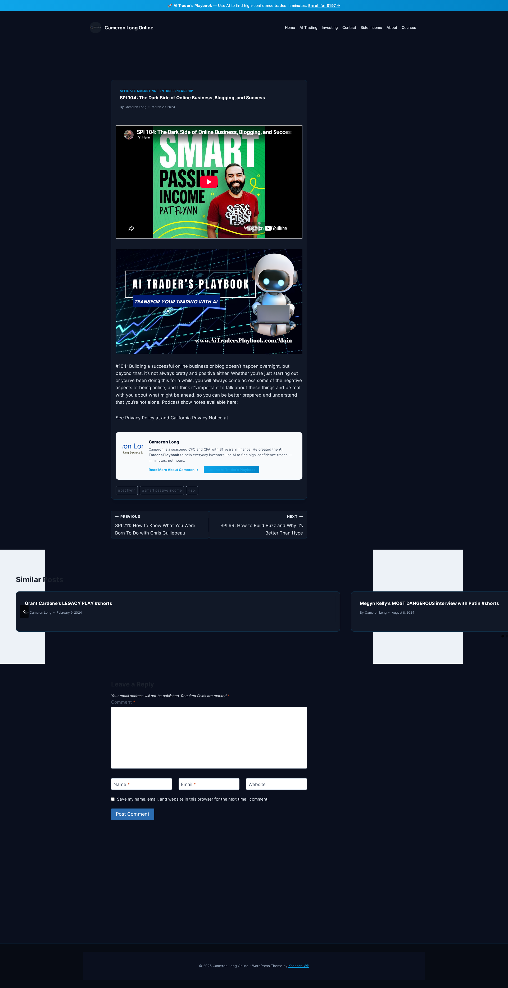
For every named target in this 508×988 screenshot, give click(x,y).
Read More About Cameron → (173, 470)
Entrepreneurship (176, 91)
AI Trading (309, 27)
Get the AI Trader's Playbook (231, 470)
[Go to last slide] (24, 611)
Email (188, 784)
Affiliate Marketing (138, 91)
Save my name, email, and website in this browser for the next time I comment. (193, 799)
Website (257, 784)
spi (192, 490)
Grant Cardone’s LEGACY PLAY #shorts (68, 603)
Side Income (371, 27)
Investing (330, 27)
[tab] (502, 636)
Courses (409, 27)
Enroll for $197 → (324, 5)
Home (290, 27)
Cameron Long (135, 107)
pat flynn (126, 490)
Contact (349, 27)
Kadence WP (298, 966)
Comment (123, 702)
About (392, 27)
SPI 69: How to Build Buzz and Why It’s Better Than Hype (261, 525)
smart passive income (162, 490)
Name (122, 784)
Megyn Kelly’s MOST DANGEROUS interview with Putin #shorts (429, 603)
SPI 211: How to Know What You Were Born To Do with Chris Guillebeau (155, 525)
